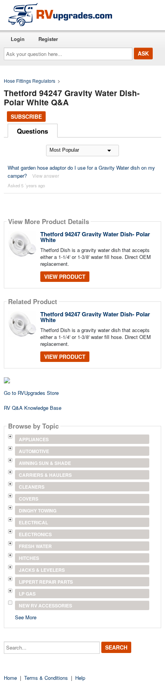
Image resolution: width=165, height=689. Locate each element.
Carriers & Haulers (45, 474)
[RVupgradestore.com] (60, 14)
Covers (28, 498)
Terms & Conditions (46, 677)
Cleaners (32, 486)
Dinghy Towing (37, 510)
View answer (45, 175)
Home (10, 677)
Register (48, 39)
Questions (32, 131)
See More (25, 617)
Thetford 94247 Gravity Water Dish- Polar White (95, 237)
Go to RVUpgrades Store (31, 392)
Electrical (33, 522)
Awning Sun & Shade (45, 463)
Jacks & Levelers (42, 569)
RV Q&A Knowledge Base (32, 407)
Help (80, 677)
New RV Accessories (45, 605)
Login (18, 39)
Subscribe (26, 116)
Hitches (29, 558)
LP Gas (27, 593)
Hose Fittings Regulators (29, 80)
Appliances (34, 439)
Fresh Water (35, 546)
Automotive (34, 451)
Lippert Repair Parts (46, 581)
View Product (65, 276)
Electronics (35, 534)
